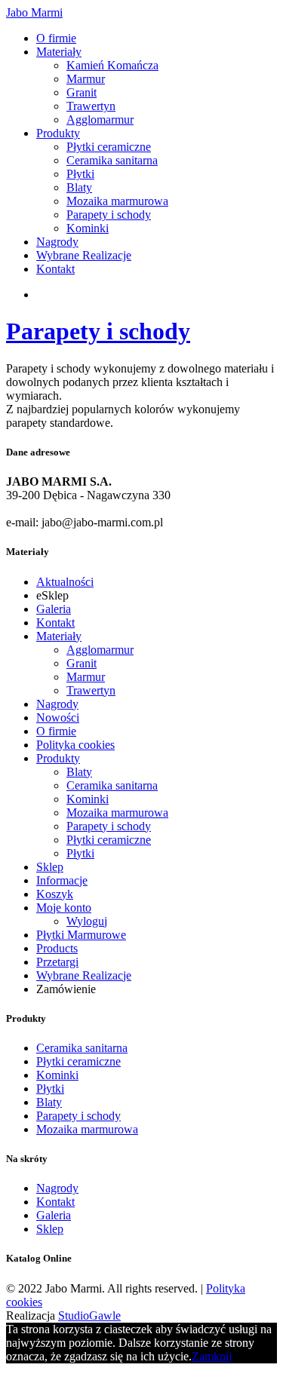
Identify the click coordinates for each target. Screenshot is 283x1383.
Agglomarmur (100, 119)
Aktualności (65, 581)
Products (57, 948)
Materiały (59, 51)
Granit (81, 92)
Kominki (87, 228)
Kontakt (55, 268)
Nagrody (57, 241)
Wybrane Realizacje (83, 255)
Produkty (58, 133)
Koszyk (54, 894)
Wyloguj (86, 921)
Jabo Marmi (34, 12)
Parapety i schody (108, 214)
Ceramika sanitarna (112, 160)
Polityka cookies (75, 744)
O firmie (56, 38)
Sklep (49, 866)
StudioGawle (89, 1315)
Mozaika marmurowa (117, 201)
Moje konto (63, 907)
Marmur (85, 78)
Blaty (79, 187)
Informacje (62, 880)
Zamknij (212, 1356)
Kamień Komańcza (112, 65)
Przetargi (57, 961)
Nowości (57, 717)
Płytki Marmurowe (81, 934)
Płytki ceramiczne (108, 146)
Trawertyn (90, 106)
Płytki (80, 173)
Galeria (53, 609)
